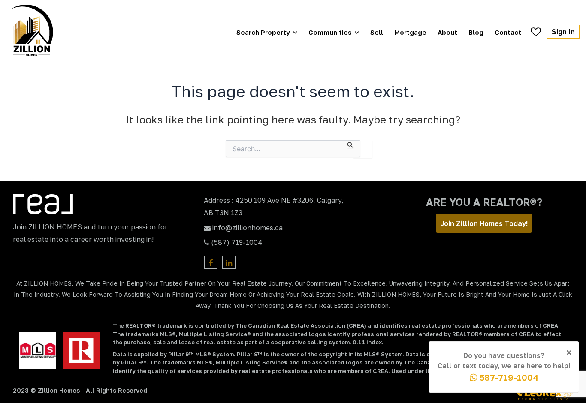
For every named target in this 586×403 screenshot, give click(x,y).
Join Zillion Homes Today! (484, 223)
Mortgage (410, 32)
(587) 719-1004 (237, 242)
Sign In (563, 31)
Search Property (263, 32)
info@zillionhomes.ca (247, 227)
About (447, 32)
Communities (330, 32)
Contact (508, 32)
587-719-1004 (507, 377)
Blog (475, 32)
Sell (376, 32)
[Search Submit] (350, 144)
